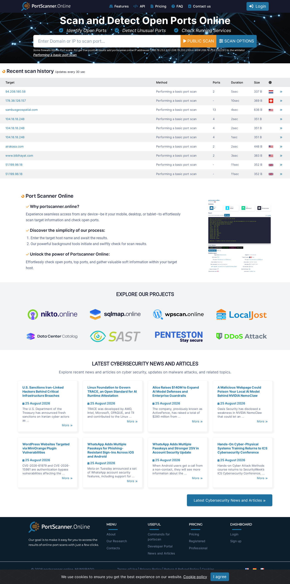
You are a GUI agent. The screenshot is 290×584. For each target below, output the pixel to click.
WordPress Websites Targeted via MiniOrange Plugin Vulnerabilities (46, 448)
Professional (198, 548)
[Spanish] (254, 569)
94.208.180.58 (15, 91)
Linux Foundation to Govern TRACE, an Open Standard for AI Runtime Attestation (112, 391)
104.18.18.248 (14, 119)
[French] (262, 569)
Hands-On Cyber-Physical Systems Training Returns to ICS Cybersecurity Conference (242, 448)
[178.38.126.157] (281, 100)
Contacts (113, 548)
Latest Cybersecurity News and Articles (228, 500)
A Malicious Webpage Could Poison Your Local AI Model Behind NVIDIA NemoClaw (239, 391)
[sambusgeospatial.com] (281, 109)
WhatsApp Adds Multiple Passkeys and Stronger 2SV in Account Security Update (175, 448)
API (142, 6)
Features (121, 6)
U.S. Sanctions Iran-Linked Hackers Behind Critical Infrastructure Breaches (43, 391)
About (111, 534)
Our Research (116, 541)
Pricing (160, 6)
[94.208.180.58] (281, 91)
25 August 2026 (37, 403)
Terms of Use (127, 569)
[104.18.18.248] (281, 119)
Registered (197, 541)
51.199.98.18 (13, 164)
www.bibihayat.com (19, 155)
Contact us (202, 6)
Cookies (208, 569)
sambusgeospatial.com (21, 109)
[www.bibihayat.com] (281, 155)
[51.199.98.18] (281, 164)
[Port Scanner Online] (45, 6)
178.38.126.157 (15, 100)
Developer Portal (160, 546)
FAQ (179, 6)
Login (259, 6)
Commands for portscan (159, 536)
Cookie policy (195, 576)
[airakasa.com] (281, 146)
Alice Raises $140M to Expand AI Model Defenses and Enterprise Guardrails (175, 391)
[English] (247, 569)
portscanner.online (58, 569)
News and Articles (161, 553)
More (66, 425)
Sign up (236, 541)
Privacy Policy (151, 569)
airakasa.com (14, 146)
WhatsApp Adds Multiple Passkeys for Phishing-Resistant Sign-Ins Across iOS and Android (110, 450)
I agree (219, 576)
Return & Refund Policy (181, 569)
